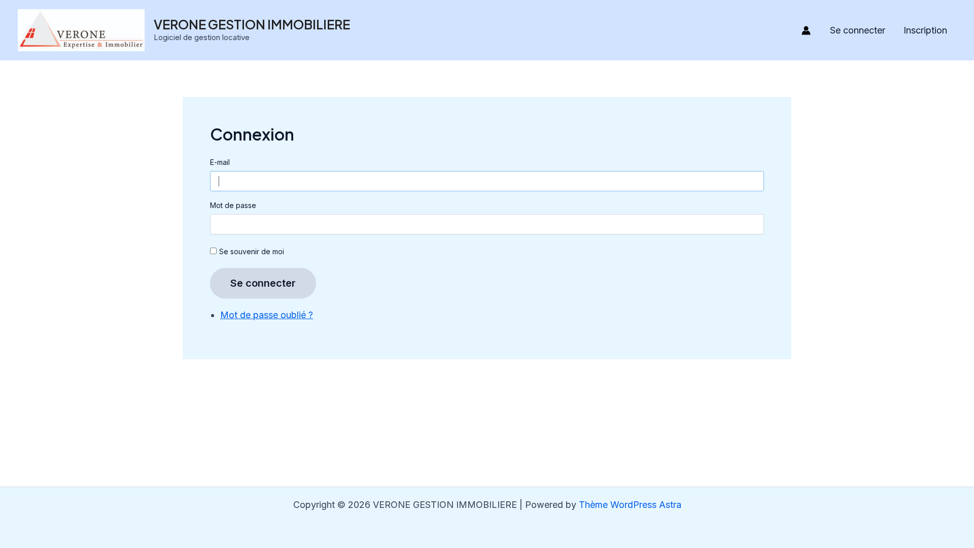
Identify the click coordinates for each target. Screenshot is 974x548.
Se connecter (857, 30)
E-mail (220, 162)
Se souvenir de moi (251, 251)
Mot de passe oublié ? (266, 315)
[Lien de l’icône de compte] (806, 30)
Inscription (925, 30)
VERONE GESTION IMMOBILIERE (252, 24)
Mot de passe (233, 205)
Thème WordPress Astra (630, 504)
